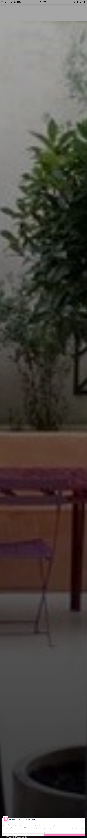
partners (10, 822)
